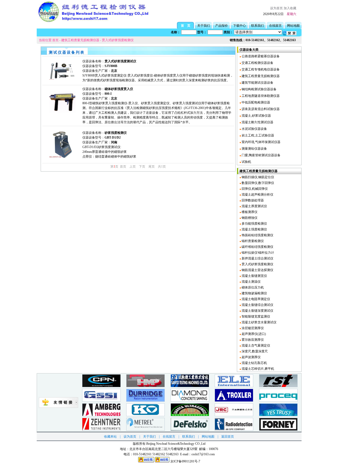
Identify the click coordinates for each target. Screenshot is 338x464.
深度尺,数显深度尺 (254, 351)
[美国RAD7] (145, 401)
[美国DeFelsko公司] (190, 430)
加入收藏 (290, 8)
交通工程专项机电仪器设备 (260, 69)
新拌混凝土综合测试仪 (257, 258)
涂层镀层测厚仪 (252, 328)
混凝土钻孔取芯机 (254, 363)
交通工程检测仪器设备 (257, 63)
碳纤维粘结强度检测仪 (257, 247)
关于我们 (203, 25)
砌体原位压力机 (252, 287)
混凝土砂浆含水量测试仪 (258, 322)
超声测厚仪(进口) (253, 334)
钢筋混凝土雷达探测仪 (257, 270)
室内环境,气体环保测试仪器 (260, 142)
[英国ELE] (234, 386)
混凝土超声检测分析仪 (257, 194)
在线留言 (275, 25)
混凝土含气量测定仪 (255, 345)
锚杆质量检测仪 (252, 241)
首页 (55, 40)
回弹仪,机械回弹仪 (254, 189)
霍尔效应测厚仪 (252, 340)
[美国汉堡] (190, 401)
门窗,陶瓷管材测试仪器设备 (260, 155)
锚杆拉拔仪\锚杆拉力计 (257, 252)
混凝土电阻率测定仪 (255, 299)
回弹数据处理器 (252, 200)
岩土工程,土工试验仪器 (257, 135)
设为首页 (276, 8)
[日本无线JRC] (234, 415)
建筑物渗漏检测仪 (254, 293)
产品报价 (221, 25)
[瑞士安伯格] (101, 415)
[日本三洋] (190, 386)
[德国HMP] (145, 386)
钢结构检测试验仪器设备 (258, 89)
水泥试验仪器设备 (254, 129)
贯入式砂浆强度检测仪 (118, 40)
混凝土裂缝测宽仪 (254, 276)
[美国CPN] (101, 386)
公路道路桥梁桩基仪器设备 (260, 56)
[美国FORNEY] (278, 430)
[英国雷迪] (234, 430)
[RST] (278, 386)
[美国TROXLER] (234, 401)
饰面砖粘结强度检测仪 (257, 235)
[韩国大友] (278, 415)
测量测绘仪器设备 (254, 148)
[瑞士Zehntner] (101, 430)
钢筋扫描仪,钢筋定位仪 (257, 177)
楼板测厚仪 (249, 212)
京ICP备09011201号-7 (185, 461)
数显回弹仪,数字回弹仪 (257, 183)
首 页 (185, 25)
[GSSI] (101, 401)
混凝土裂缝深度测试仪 (257, 311)
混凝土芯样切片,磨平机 (257, 369)
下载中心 (239, 25)
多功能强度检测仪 (254, 223)
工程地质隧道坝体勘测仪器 (260, 96)
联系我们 (257, 25)
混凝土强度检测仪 (254, 229)
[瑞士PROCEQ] (278, 401)
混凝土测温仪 (251, 281)
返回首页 (227, 436)
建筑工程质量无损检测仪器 (80, 40)
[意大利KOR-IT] (145, 415)
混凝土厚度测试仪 (254, 206)
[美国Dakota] (190, 415)
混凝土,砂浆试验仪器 (256, 115)
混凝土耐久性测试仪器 (257, 122)
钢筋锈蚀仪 (249, 218)
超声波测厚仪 (251, 357)
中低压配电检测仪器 (255, 102)
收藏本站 (110, 436)
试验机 (246, 162)
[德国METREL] (145, 430)
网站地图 (293, 25)
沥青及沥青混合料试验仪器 (260, 109)
